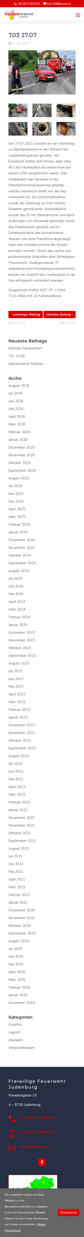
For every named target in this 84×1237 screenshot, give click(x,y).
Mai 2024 (15, 594)
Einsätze (15, 1024)
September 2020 (22, 933)
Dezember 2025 (21, 447)
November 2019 (21, 1002)
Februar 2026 (19, 432)
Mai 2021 (15, 871)
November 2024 (21, 547)
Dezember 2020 (21, 910)
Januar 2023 (18, 717)
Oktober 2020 (19, 925)
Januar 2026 (18, 439)
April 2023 (16, 694)
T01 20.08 (16, 356)
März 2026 (16, 424)
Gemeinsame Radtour (25, 363)
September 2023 (22, 655)
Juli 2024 (15, 578)
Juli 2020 (15, 948)
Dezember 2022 (21, 725)
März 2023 (16, 702)
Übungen (15, 1040)
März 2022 (16, 794)
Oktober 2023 (19, 648)
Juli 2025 (15, 486)
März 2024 (16, 609)
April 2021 (16, 879)
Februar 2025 (19, 524)
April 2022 (16, 786)
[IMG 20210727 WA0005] (18, 110)
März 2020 (16, 979)
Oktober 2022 (19, 740)
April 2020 (16, 972)
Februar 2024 (19, 617)
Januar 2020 (18, 995)
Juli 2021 (15, 856)
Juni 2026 (15, 401)
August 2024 (18, 570)
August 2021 (18, 848)
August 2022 (18, 756)
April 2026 (16, 416)
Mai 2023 (15, 686)
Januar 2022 (18, 810)
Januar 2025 (18, 532)
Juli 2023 (15, 671)
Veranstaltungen (21, 1047)
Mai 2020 (15, 964)
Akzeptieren (68, 1213)
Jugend (14, 1032)
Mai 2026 (15, 408)
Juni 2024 (15, 586)
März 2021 (16, 887)
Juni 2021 (15, 864)
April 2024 (16, 601)
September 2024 (22, 563)
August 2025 (18, 478)
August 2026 (18, 385)
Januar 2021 (18, 902)
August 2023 (18, 663)
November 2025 (21, 455)
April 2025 (16, 509)
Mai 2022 (15, 779)
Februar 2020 (19, 987)
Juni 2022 (15, 771)
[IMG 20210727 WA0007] (42, 110)
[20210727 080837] (18, 129)
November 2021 (21, 825)
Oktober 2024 (19, 555)
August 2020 (18, 941)
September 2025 (22, 470)
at (34, 1146)
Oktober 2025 (19, 462)
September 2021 (22, 840)
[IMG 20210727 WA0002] (66, 110)
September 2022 (22, 748)
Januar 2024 (18, 624)
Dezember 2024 (21, 540)
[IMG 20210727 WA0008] (42, 129)
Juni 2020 (15, 956)
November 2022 (21, 732)
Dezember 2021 (21, 817)
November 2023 (21, 640)
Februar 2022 (19, 802)
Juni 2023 (15, 678)
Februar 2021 (19, 894)
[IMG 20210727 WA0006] (66, 129)
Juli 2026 (15, 393)
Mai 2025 (15, 501)
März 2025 (16, 516)
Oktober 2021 (19, 833)
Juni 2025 (15, 493)
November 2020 (21, 918)
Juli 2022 (15, 763)
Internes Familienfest (25, 348)
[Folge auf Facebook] (42, 1162)
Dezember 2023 (21, 632)
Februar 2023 (19, 709)
